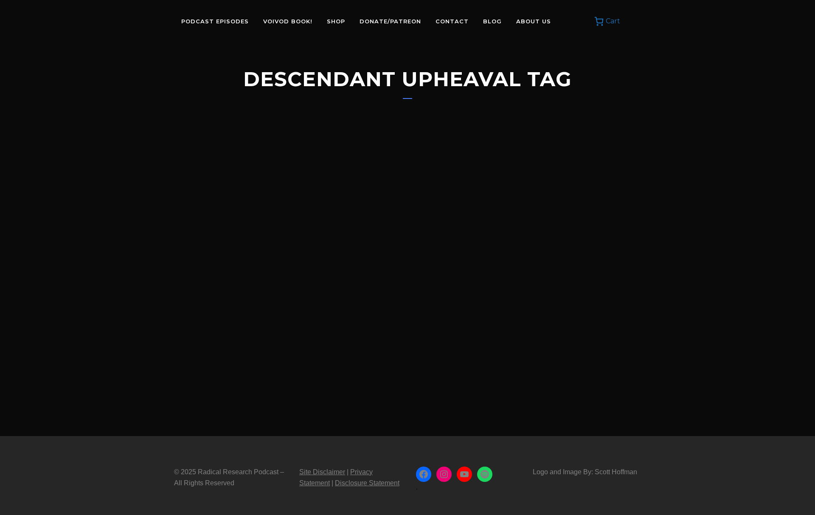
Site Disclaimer (322, 472)
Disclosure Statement (367, 483)
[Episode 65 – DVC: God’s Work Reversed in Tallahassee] (246, 200)
